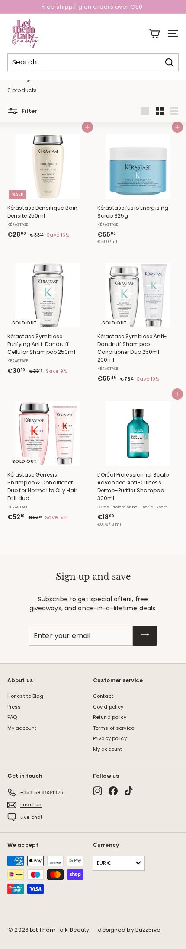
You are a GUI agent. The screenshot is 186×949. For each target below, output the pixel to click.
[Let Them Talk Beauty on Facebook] (113, 790)
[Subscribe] (145, 636)
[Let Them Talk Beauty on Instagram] (97, 790)
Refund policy (110, 717)
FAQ (12, 717)
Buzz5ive (147, 930)
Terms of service (113, 728)
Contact (103, 696)
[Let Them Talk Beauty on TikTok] (128, 790)
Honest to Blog (25, 696)
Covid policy (108, 706)
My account (21, 728)
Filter (28, 111)
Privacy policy (110, 738)
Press (14, 706)
